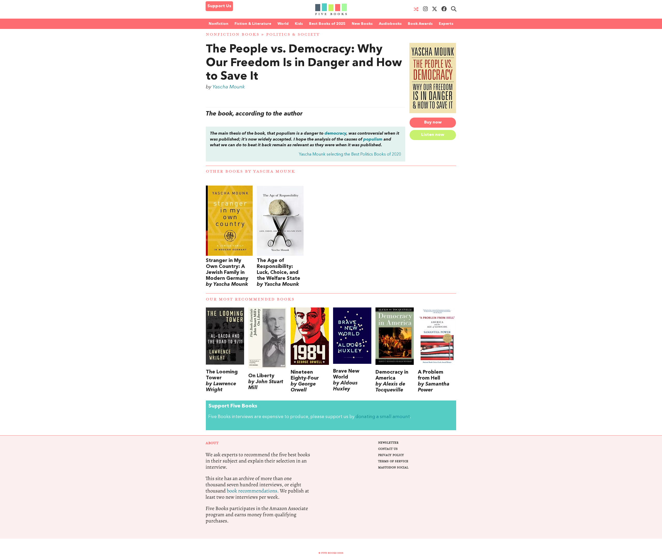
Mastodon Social (393, 467)
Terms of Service (393, 461)
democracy (335, 134)
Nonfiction (218, 24)
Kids (299, 24)
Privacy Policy (391, 455)
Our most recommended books (250, 299)
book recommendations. (253, 490)
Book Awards (420, 24)
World (283, 24)
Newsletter (388, 443)
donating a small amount (383, 417)
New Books (362, 24)
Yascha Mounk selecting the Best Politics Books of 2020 (350, 154)
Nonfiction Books (232, 34)
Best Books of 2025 (327, 24)
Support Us (219, 6)
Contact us (388, 449)
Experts (446, 24)
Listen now (432, 135)
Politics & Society (293, 34)
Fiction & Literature (253, 24)
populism (372, 139)
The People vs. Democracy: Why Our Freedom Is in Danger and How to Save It (304, 63)
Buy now (433, 122)
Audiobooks (390, 24)
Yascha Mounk (229, 87)
